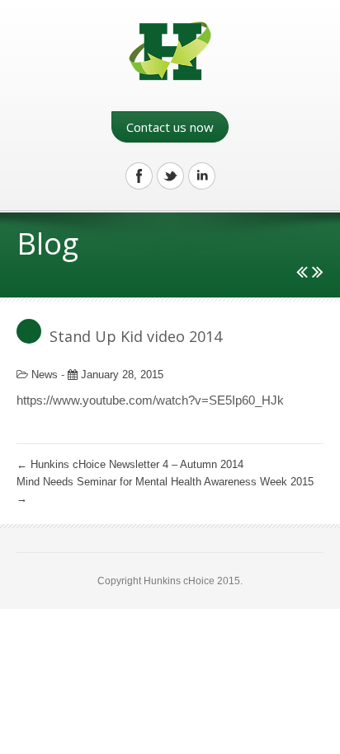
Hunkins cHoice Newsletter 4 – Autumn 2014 (130, 464)
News (44, 374)
